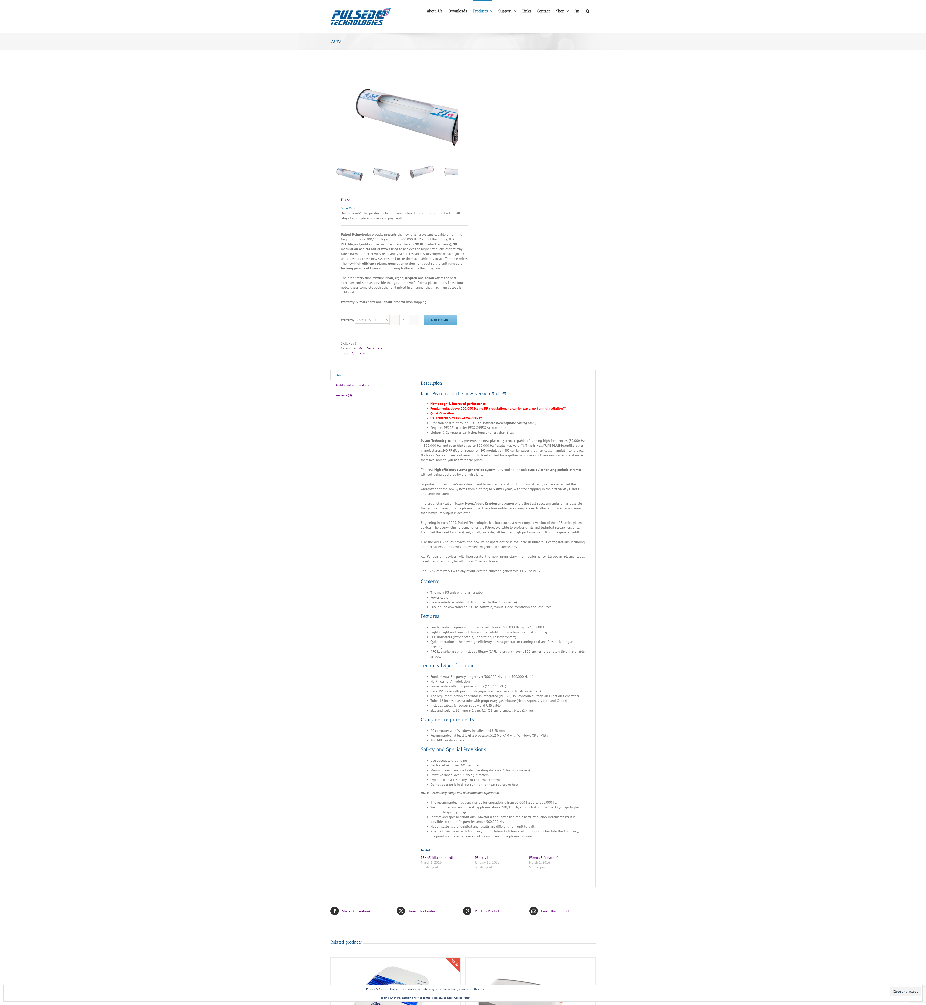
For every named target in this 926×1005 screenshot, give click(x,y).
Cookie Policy (462, 997)
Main (362, 348)
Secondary (374, 348)
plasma (360, 353)
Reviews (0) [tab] (343, 395)
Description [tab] (344, 375)
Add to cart (440, 320)
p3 (351, 353)
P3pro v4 (481, 857)
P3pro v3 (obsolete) (543, 857)
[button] (588, 10)
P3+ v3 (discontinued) (437, 857)
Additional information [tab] (352, 385)
